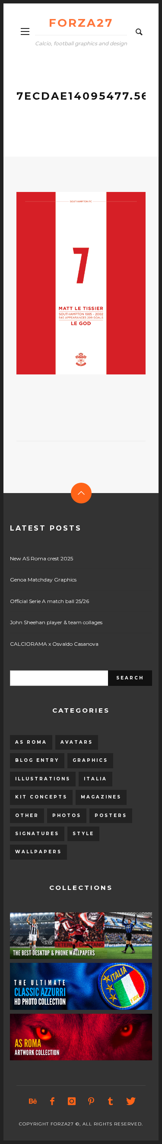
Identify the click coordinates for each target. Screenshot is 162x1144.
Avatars (76, 742)
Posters (111, 815)
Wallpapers (38, 852)
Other (27, 815)
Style (83, 833)
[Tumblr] (110, 1101)
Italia (95, 779)
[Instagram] (71, 1101)
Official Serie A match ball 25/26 (49, 601)
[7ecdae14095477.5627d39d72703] (67, 283)
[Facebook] (52, 1101)
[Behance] (32, 1101)
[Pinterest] (91, 1101)
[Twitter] (129, 1101)
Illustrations (42, 779)
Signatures (37, 833)
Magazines (101, 797)
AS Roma (31, 742)
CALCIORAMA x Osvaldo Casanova (54, 644)
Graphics (90, 760)
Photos (66, 815)
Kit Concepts (41, 797)
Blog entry (37, 760)
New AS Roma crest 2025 (41, 558)
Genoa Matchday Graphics (43, 579)
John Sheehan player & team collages (56, 622)
